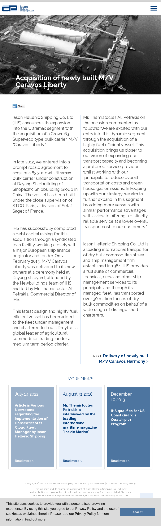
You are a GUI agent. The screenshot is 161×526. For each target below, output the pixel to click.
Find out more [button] (35, 519)
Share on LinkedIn (19, 106)
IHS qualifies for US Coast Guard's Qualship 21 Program (128, 417)
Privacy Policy (128, 483)
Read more (23, 461)
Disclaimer (112, 483)
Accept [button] (137, 512)
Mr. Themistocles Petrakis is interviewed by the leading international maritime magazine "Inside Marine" (80, 418)
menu (154, 8)
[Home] (18, 8)
